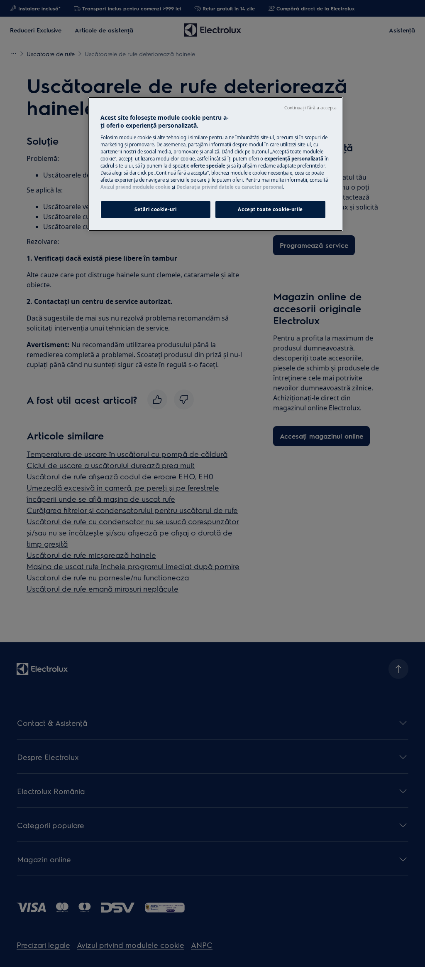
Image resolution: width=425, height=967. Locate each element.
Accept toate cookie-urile (270, 209)
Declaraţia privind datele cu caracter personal (229, 187)
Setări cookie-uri (155, 209)
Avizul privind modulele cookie (135, 187)
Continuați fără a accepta (310, 108)
